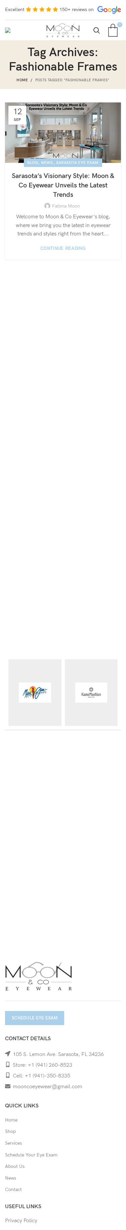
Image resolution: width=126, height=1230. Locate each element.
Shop (10, 1131)
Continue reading (63, 248)
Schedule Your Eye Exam (31, 1155)
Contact (13, 1189)
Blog (32, 162)
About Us (15, 1166)
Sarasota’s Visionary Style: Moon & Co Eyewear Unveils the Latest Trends (63, 185)
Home (22, 80)
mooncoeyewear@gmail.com (47, 1087)
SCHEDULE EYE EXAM (34, 1018)
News (47, 162)
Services (13, 1143)
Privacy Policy (21, 1221)
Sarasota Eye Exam (77, 162)
